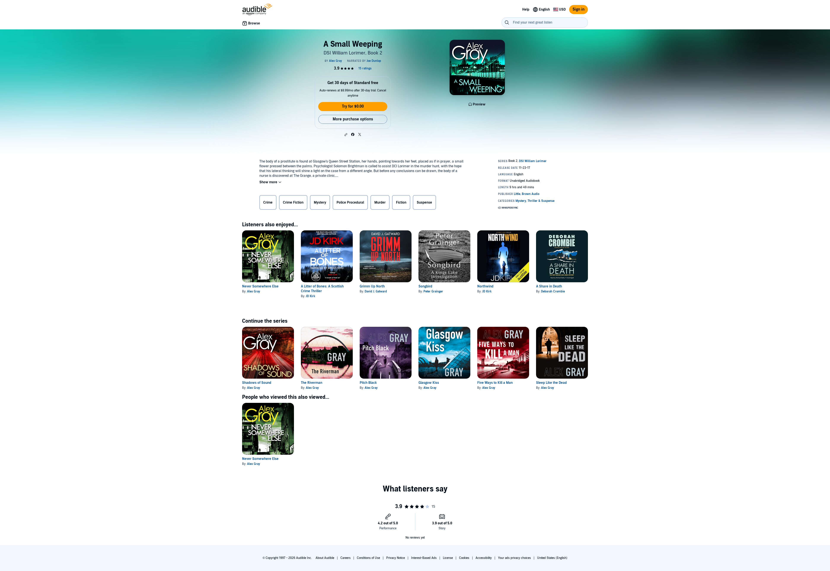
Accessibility (484, 558)
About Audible (325, 558)
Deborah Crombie (553, 291)
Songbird (425, 286)
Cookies (464, 558)
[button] (346, 134)
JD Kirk (310, 296)
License (448, 558)
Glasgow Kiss (428, 383)
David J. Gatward (376, 291)
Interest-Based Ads (424, 558)
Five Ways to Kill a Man (495, 383)
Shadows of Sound (256, 383)
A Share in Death (549, 286)
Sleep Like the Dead (551, 383)
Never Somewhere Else (260, 286)
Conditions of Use (368, 558)
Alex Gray (253, 291)
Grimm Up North (372, 286)
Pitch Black (368, 383)
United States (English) (552, 558)
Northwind (485, 286)
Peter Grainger (433, 291)
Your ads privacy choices (514, 558)
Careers (345, 558)
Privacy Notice (395, 558)
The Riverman (311, 383)
